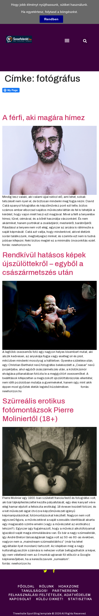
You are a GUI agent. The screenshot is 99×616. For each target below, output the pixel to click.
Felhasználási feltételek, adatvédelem (50, 595)
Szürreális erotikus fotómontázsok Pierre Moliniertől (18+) (38, 410)
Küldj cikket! (49, 599)
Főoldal (26, 586)
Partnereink (65, 591)
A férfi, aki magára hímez (43, 118)
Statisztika (80, 599)
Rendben (51, 19)
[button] (67, 40)
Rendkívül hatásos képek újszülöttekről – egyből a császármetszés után (44, 264)
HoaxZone (68, 586)
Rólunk (46, 586)
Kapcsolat (20, 599)
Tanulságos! (34, 591)
